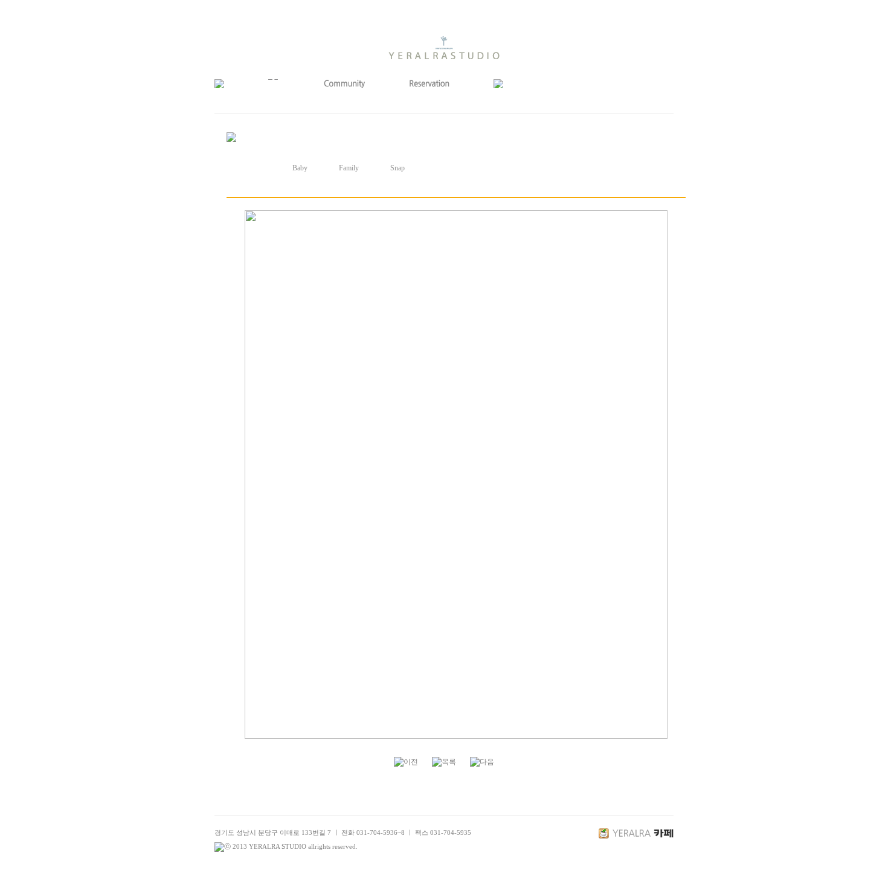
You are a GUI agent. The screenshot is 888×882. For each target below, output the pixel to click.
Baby (299, 168)
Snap (397, 168)
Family (349, 168)
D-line (251, 168)
